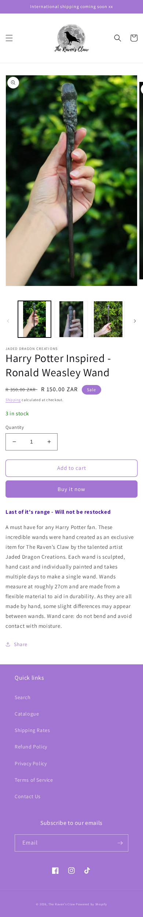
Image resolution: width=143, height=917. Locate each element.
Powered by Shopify (91, 904)
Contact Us (28, 796)
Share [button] (20, 644)
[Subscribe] (120, 843)
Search (23, 697)
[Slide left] (8, 321)
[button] (9, 38)
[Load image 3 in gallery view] (108, 319)
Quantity (15, 427)
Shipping (13, 399)
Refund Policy (31, 746)
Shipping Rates (32, 730)
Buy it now (71, 489)
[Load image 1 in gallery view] (34, 319)
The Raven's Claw (61, 904)
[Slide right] (135, 321)
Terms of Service (34, 780)
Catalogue (27, 713)
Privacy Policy (31, 763)
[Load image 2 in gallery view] (71, 319)
